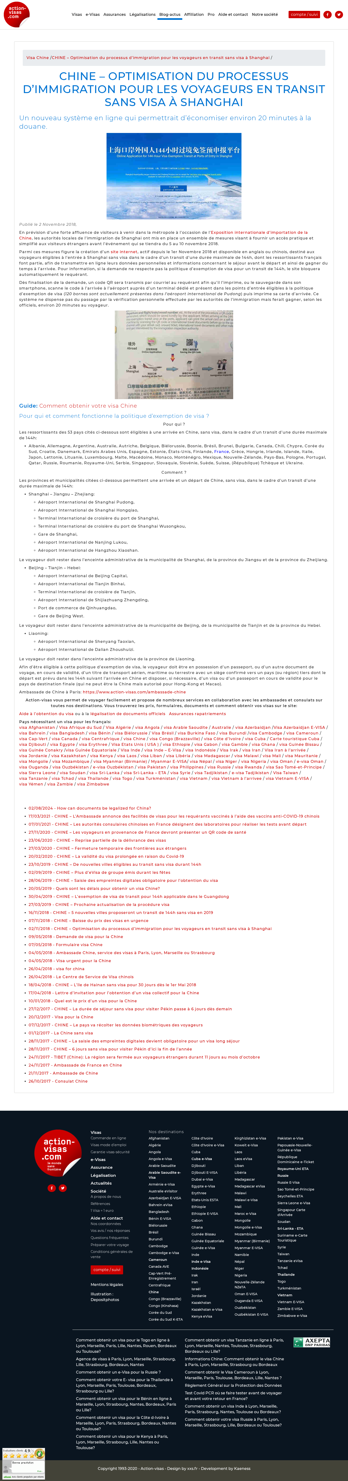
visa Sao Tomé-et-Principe (294, 767)
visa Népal (201, 761)
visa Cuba (255, 739)
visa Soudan (73, 773)
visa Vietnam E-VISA (287, 778)
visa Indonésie (200, 750)
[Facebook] (327, 14)
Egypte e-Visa (203, 1186)
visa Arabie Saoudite (186, 727)
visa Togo (122, 778)
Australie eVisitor (163, 1191)
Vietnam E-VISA (290, 1302)
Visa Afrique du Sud (80, 727)
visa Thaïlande (93, 778)
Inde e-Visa (201, 1261)
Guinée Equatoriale (208, 1241)
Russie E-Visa (288, 1182)
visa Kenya (101, 756)
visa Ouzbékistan (71, 767)
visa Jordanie (33, 756)
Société (98, 1191)
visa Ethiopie (176, 744)
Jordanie (199, 1296)
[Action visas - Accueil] (17, 14)
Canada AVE (159, 1266)
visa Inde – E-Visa (162, 750)
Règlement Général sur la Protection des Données (233, 1385)
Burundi (156, 1239)
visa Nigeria (253, 761)
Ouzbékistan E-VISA (251, 1314)
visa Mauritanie (301, 756)
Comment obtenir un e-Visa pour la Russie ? (118, 1372)
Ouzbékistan (245, 1308)
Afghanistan (159, 1138)
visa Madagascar (212, 756)
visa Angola (147, 727)
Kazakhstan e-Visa (207, 1309)
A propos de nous (106, 1197)
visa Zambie (60, 784)
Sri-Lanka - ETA (290, 1228)
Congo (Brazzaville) (165, 1299)
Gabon (197, 1220)
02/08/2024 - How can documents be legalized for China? (90, 808)
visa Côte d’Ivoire (222, 739)
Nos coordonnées (106, 1224)
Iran (195, 1282)
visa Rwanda (248, 767)
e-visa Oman (310, 761)
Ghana (197, 1227)
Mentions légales (107, 1284)
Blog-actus (169, 14)
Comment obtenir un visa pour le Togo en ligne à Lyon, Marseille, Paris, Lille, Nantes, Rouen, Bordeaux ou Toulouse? (126, 1346)
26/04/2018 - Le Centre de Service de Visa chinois (81, 977)
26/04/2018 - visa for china (57, 969)
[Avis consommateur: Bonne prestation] (23, 1463)
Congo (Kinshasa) (163, 1306)
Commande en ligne (108, 1138)
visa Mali (272, 756)
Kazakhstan (201, 1303)
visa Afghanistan (37, 727)
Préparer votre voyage (110, 1245)
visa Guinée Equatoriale (91, 750)
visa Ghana (263, 744)
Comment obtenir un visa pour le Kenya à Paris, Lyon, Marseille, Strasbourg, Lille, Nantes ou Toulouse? (122, 1442)
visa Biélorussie (131, 733)
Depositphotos (105, 1299)
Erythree (199, 1193)
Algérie (155, 1145)
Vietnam (284, 1295)
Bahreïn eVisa (160, 1205)
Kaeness (242, 1468)
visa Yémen (31, 784)
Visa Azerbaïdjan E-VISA (299, 727)
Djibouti (198, 1166)
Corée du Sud (160, 1312)
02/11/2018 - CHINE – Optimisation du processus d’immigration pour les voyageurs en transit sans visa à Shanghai (150, 928)
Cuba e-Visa (202, 1159)
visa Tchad (63, 778)
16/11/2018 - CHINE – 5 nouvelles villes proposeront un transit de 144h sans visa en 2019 (121, 912)
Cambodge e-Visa (164, 1253)
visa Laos (127, 756)
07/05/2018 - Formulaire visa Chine (66, 945)
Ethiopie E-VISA (205, 1214)
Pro (211, 14)
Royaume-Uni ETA (292, 1169)
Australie (221, 727)
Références (100, 1204)
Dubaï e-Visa (202, 1179)
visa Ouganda (34, 767)
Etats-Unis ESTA (205, 1200)
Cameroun (158, 1260)
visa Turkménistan (156, 778)
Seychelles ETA (290, 1196)
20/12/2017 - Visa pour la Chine (61, 1017)
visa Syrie (180, 773)
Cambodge (158, 1246)
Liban (239, 1166)
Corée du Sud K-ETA (166, 1319)
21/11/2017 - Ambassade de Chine (63, 1073)
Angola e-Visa (160, 1159)
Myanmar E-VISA (169, 761)
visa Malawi (246, 756)
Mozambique (246, 1234)
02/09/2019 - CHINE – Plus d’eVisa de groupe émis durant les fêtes (99, 872)
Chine (154, 1292)
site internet (124, 252)
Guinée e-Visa (203, 1248)
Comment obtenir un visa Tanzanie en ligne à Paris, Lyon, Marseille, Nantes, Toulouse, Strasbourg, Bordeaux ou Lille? (234, 1346)
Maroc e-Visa (245, 1214)
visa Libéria (178, 756)
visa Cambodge (265, 733)
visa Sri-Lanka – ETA (145, 773)
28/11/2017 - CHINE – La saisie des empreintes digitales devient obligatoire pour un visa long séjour (134, 1041)
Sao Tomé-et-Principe (295, 1189)
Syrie (281, 1247)
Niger (239, 1268)
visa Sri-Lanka (105, 773)
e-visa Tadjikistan (251, 773)
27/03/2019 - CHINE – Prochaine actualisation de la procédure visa (99, 904)
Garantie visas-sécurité (110, 1152)
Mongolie (243, 1220)
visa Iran (251, 750)
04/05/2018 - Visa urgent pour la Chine (70, 961)
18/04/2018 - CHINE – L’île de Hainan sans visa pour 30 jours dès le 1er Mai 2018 (112, 985)
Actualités (101, 1183)
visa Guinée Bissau (299, 744)
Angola (155, 1152)
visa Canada (65, 739)
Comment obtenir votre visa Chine (88, 406)
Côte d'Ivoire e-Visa (208, 1145)
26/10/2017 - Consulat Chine (58, 1081)
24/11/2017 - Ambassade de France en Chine (75, 1065)
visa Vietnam (194, 778)
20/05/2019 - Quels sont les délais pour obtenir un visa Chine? (94, 888)
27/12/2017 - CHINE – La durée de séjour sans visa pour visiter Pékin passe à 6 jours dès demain (130, 1009)
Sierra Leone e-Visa (293, 1203)
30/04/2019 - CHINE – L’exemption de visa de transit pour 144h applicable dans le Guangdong (129, 896)
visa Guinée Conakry (41, 750)
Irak (195, 1275)
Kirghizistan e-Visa (250, 1138)
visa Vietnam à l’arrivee (237, 778)
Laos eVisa (243, 1159)
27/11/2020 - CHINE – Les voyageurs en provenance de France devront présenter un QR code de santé (137, 832)
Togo (281, 1281)
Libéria (240, 1172)
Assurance (102, 1167)
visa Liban (151, 756)
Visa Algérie (118, 727)
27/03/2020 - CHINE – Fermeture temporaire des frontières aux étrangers (108, 848)
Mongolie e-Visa (248, 1227)
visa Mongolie (33, 761)
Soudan (283, 1222)
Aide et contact (233, 14)
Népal (240, 1261)
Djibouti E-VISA (205, 1172)
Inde (195, 1255)
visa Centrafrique (101, 739)
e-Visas (93, 14)
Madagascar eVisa (250, 1186)
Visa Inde (130, 750)
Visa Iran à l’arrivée (286, 750)
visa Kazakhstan (68, 756)
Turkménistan (289, 1288)
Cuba (196, 1152)
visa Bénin (100, 733)
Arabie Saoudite (162, 1166)
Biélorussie (158, 1225)
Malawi (240, 1193)
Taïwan (283, 1254)
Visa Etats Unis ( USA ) (135, 744)
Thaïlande (286, 1274)
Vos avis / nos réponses (110, 1231)
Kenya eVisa (202, 1316)
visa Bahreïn (32, 733)
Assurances (114, 14)
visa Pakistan (152, 767)
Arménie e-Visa (162, 1184)
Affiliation (194, 14)
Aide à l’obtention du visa (46, 714)
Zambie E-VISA (290, 1309)
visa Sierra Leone (37, 773)
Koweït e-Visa (246, 1145)
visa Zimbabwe (93, 784)
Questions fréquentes (110, 1238)
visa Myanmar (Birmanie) (120, 761)
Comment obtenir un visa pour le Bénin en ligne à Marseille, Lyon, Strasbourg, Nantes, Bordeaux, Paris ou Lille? (126, 1404)
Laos (238, 1152)
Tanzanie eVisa (290, 1261)
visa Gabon (206, 744)
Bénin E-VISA (160, 1218)
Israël (196, 1289)
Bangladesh (159, 1212)
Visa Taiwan (286, 773)
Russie (283, 1176)
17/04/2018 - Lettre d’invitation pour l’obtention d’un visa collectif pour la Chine (114, 993)
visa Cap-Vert (33, 739)
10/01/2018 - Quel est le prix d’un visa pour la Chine (83, 1001)
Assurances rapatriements (197, 714)
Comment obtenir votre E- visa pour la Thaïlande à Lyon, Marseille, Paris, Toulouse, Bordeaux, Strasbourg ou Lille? (124, 1385)
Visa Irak (229, 750)
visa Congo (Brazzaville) (175, 739)
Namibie (242, 1255)
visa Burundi (232, 733)
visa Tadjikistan (211, 773)
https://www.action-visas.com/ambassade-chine (134, 692)
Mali (238, 1207)
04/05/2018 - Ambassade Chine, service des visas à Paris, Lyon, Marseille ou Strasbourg (122, 953)
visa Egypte (62, 744)
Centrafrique (160, 1285)
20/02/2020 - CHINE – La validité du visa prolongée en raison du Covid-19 (106, 856)
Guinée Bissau (204, 1234)
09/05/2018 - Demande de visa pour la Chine (76, 937)
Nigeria (241, 1275)
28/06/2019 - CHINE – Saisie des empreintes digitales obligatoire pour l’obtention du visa (123, 880)
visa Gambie (235, 744)
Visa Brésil (163, 733)
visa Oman (281, 761)
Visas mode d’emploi (108, 1145)
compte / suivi (304, 14)
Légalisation (103, 1175)
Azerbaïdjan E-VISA (165, 1198)
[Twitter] (339, 14)
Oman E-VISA (246, 1294)
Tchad (282, 1268)
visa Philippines (187, 767)
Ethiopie (199, 1207)
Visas (77, 14)
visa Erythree (93, 744)
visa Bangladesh (67, 733)
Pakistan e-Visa (290, 1138)
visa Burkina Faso (196, 733)
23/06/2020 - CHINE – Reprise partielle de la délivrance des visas (97, 840)
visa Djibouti (32, 744)
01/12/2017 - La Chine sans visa (61, 1033)
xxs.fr (192, 1468)
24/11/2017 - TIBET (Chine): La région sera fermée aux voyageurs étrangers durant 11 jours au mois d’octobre (144, 1057)
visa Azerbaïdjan (253, 727)
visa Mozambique (70, 761)
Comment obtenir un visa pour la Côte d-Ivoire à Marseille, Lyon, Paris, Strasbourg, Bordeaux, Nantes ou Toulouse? (126, 1423)
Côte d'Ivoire (202, 1138)
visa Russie (219, 767)
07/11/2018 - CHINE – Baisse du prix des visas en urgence (89, 920)
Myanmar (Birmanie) (252, 1241)
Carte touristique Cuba (295, 739)
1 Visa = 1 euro (102, 1210)
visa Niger (226, 761)
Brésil (153, 1232)
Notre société (265, 14)
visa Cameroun (302, 733)
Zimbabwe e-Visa (292, 1316)
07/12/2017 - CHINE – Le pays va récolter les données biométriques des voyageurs (116, 1025)
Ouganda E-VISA (249, 1301)
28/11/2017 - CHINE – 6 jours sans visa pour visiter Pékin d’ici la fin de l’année (110, 1049)
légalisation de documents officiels (127, 714)
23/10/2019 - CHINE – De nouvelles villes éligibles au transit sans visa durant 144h (115, 864)
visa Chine (135, 739)
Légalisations (142, 14)
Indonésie (200, 1268)
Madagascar (245, 1179)
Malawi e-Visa (246, 1200)
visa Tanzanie (33, 778)
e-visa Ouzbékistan (114, 767)
